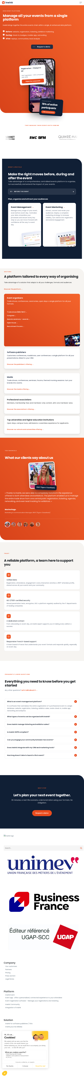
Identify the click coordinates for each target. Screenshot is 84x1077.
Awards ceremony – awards (17, 319)
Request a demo (42, 813)
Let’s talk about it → (29, 690)
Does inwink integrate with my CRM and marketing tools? (30, 747)
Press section (10, 976)
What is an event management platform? (24, 701)
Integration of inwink (13, 1007)
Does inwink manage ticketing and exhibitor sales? (28, 724)
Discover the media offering (17, 389)
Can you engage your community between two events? (30, 740)
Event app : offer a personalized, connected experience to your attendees (33, 998)
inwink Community (12, 1004)
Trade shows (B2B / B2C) (16, 312)
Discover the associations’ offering (20, 409)
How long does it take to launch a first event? (25, 755)
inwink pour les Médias (13, 1027)
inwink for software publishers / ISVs (18, 1023)
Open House (11, 323)
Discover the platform (12, 289)
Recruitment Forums (15, 326)
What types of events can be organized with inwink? (28, 716)
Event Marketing (54, 207)
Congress (10, 316)
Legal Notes (9, 979)
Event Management (21, 207)
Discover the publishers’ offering (19, 364)
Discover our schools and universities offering (24, 429)
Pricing (7, 973)
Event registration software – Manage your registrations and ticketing (31, 1001)
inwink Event (10, 995)
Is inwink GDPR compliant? (18, 732)
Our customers (11, 966)
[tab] (7, 524)
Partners (8, 969)
